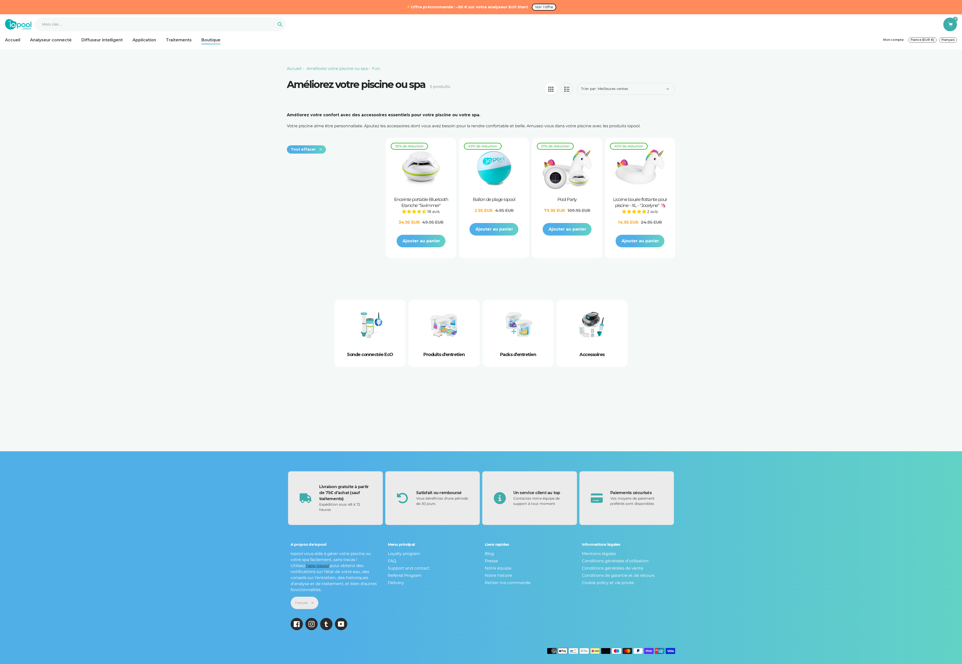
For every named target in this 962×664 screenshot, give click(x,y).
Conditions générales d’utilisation (615, 561)
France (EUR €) (922, 40)
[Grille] (551, 89)
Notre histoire (498, 575)
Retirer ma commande (508, 582)
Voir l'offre (544, 7)
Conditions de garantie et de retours (618, 575)
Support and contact (409, 568)
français (948, 40)
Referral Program (404, 575)
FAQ (392, 561)
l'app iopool (317, 565)
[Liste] (567, 89)
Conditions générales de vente (612, 568)
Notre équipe (498, 568)
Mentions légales (599, 553)
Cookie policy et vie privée (608, 582)
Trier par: (588, 88)
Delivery (396, 582)
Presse (491, 561)
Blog (489, 553)
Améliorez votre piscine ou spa (337, 68)
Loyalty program (404, 553)
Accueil (294, 68)
